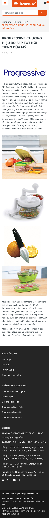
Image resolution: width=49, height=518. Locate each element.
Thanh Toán (7, 396)
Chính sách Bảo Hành (12, 407)
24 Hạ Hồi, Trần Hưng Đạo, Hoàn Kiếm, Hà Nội (24, 442)
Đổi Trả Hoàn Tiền (10, 401)
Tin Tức (5, 364)
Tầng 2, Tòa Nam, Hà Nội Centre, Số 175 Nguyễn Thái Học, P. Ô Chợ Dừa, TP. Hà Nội (23, 457)
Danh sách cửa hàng (11, 375)
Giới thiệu (6, 359)
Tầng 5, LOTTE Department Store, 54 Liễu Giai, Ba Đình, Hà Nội (22, 465)
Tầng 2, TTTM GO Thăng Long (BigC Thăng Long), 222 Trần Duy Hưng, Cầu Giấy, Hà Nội (23, 449)
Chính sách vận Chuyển (13, 391)
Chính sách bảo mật (11, 412)
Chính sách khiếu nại (12, 417)
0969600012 (18, 433)
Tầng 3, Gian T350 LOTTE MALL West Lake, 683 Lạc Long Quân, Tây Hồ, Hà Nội (23, 473)
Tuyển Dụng (8, 370)
